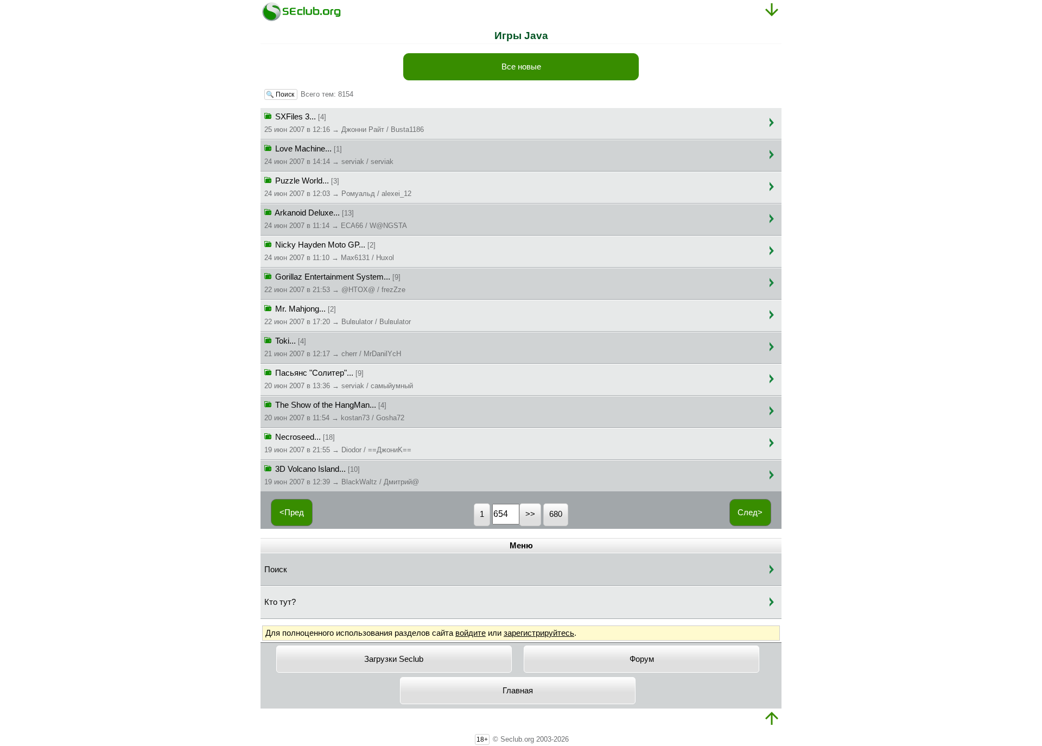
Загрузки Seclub (393, 659)
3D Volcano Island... (341, 475)
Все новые (521, 66)
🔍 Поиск (281, 94)
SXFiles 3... (344, 123)
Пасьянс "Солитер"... (338, 379)
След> (750, 512)
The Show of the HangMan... (334, 411)
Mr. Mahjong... (337, 315)
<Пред (291, 512)
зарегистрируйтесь (539, 633)
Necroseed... (337, 443)
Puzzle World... (337, 187)
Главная (518, 690)
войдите (470, 633)
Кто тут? (280, 602)
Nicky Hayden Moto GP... (329, 251)
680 (555, 514)
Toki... (332, 347)
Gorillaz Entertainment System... (334, 283)
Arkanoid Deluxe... (335, 219)
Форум (642, 659)
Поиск (275, 569)
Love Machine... (328, 155)
